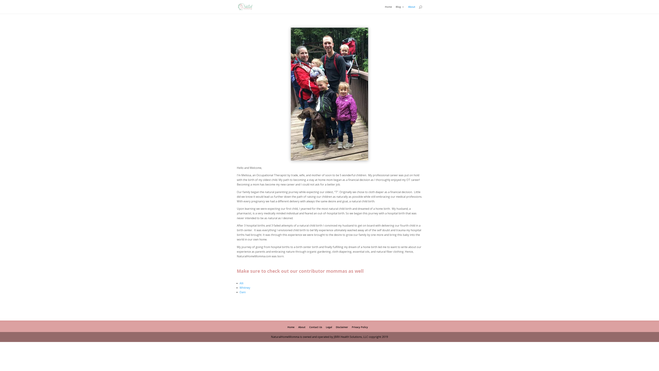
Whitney (245, 288)
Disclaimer (342, 327)
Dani (243, 292)
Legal (329, 327)
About (411, 7)
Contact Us (315, 327)
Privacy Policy (360, 327)
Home (388, 7)
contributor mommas (323, 271)
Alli (241, 283)
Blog (398, 7)
